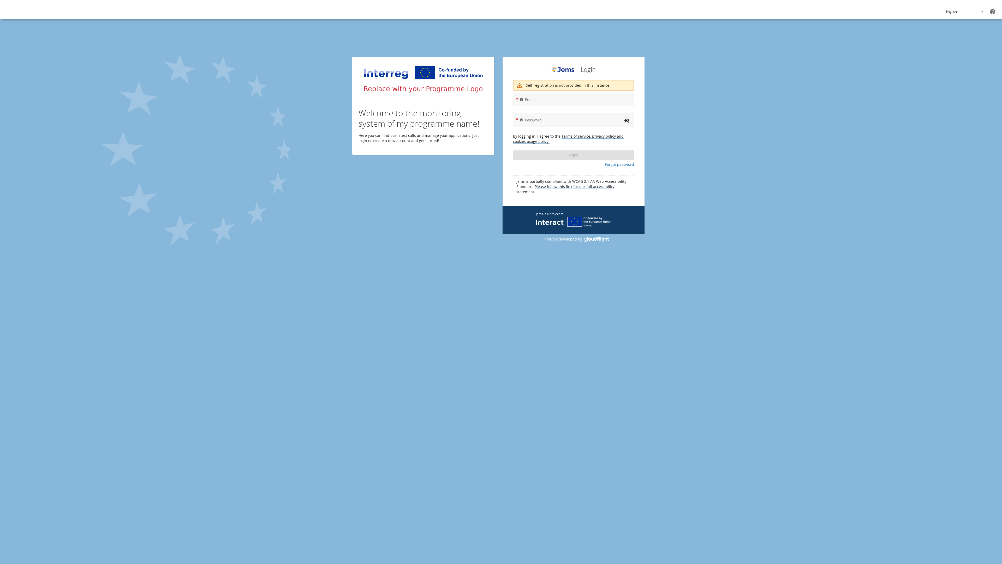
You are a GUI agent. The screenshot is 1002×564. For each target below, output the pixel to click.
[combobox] (965, 11)
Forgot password (619, 164)
